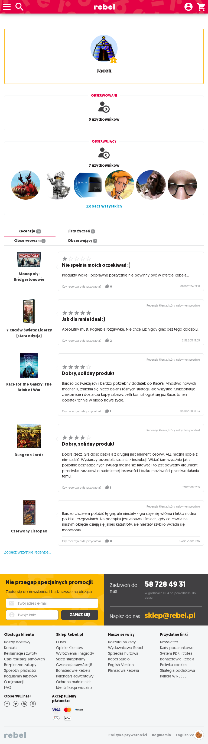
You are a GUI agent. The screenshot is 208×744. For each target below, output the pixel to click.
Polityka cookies (173, 664)
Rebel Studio (119, 659)
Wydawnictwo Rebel (125, 647)
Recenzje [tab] (29, 231)
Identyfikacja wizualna (74, 687)
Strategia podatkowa (177, 670)
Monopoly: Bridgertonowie (29, 276)
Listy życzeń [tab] (80, 231)
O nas (61, 642)
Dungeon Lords (29, 454)
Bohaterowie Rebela (73, 670)
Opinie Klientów (69, 647)
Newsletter (169, 642)
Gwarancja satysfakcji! (74, 664)
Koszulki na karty (122, 642)
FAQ (7, 687)
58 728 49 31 (165, 584)
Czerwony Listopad (29, 531)
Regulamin (161, 735)
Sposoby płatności (20, 670)
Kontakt (10, 647)
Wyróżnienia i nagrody (75, 653)
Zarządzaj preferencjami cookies (199, 734)
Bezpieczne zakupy (20, 664)
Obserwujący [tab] (82, 240)
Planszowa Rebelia (123, 670)
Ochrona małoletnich (74, 681)
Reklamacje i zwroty (20, 653)
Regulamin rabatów (20, 676)
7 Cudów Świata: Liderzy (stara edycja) (29, 333)
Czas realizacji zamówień (24, 659)
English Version (121, 664)
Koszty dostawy (17, 642)
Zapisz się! (80, 614)
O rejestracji (14, 681)
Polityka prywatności (127, 735)
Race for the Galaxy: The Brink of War (29, 387)
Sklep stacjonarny (70, 659)
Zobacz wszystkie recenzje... (27, 552)
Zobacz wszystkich (104, 206)
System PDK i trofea (176, 653)
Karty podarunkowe (176, 647)
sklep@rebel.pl (170, 615)
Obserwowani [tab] (29, 240)
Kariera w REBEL (173, 676)
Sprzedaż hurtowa (123, 653)
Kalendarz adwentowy (74, 676)
